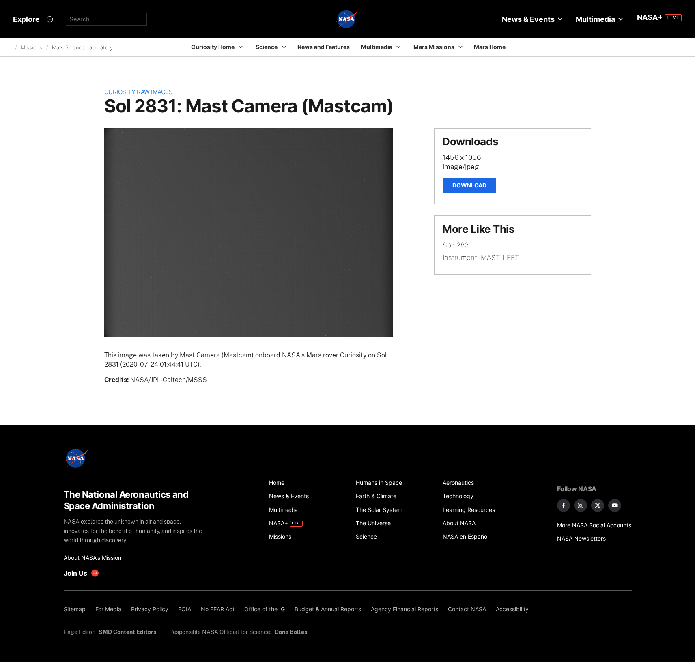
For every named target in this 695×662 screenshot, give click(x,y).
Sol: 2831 (457, 245)
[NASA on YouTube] (614, 505)
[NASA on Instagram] (580, 505)
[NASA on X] (597, 505)
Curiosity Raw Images (138, 92)
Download (469, 185)
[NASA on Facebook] (563, 505)
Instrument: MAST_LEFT (481, 258)
